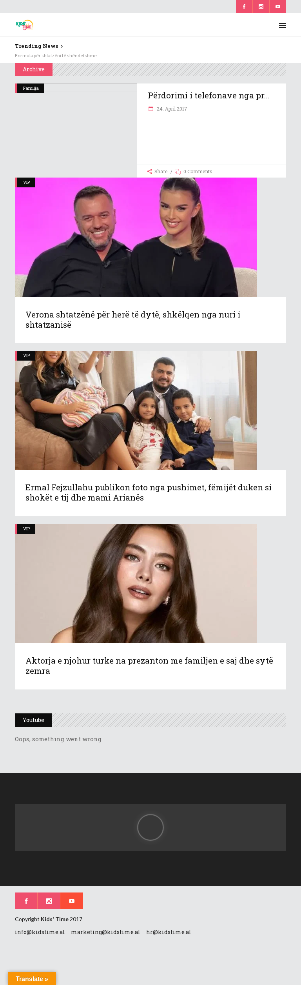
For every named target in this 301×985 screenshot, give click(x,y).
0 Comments (197, 171)
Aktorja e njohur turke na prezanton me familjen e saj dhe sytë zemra (149, 665)
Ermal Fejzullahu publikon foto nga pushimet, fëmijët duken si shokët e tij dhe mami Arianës (148, 492)
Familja (31, 88)
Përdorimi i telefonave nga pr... (209, 95)
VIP (26, 182)
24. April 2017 (171, 108)
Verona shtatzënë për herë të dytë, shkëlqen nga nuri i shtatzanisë (132, 319)
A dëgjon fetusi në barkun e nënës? (51, 55)
